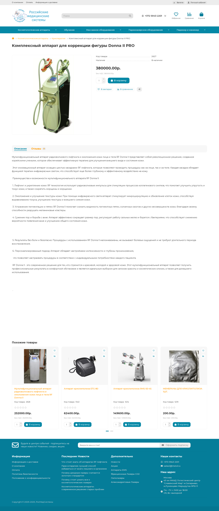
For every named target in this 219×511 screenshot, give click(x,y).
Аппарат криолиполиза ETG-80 (81, 388)
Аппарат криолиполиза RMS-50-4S (132, 388)
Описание (20, 148)
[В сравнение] (54, 356)
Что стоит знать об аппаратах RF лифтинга (84, 462)
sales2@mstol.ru (172, 466)
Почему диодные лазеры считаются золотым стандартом (81, 474)
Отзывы (38, 148)
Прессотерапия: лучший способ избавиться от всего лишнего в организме (84, 467)
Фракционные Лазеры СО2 (125, 474)
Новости (115, 462)
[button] (12, 387)
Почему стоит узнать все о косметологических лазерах (76, 481)
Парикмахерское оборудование (146, 30)
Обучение (69, 30)
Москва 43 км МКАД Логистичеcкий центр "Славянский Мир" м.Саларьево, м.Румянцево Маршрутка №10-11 (182, 481)
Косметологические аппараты (34, 30)
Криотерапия (58, 38)
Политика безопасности (25, 474)
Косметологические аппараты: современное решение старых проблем (83, 488)
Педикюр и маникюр (188, 30)
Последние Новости (75, 456)
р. (178, 2)
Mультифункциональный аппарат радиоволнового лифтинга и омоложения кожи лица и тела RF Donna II (33, 393)
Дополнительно (122, 456)
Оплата (29, 2)
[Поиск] (130, 15)
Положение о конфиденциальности (31, 478)
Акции (114, 466)
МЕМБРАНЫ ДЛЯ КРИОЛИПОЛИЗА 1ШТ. (182, 390)
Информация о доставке (46, 2)
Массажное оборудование (100, 30)
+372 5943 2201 (153, 15)
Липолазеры (117, 478)
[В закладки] (54, 350)
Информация (21, 456)
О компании (17, 2)
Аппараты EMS (119, 470)
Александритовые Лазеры (125, 482)
